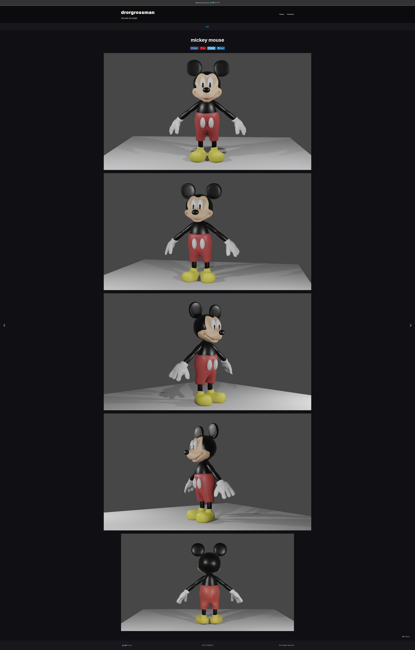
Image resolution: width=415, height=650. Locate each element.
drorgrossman (138, 12)
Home (281, 14)
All (207, 27)
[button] (406, 636)
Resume (290, 14)
